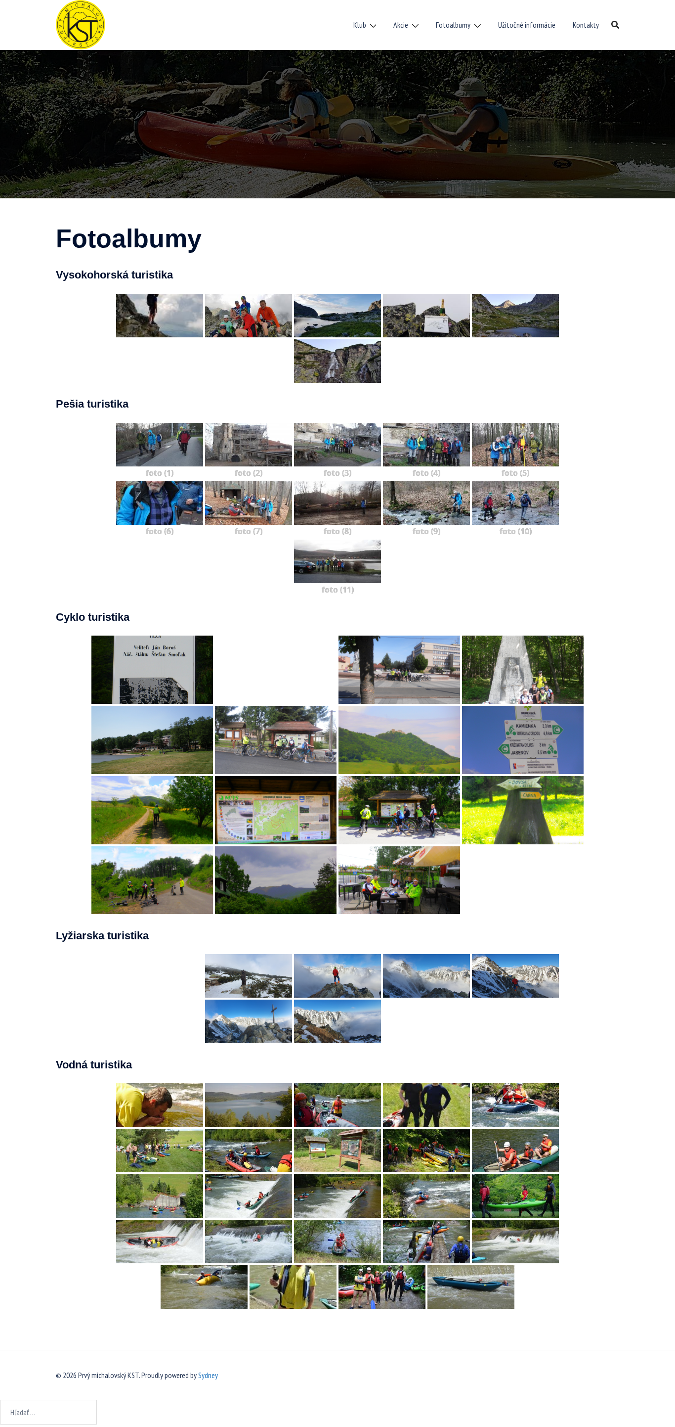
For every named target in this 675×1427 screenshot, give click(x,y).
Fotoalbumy (453, 25)
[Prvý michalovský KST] (80, 24)
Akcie (400, 25)
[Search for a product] (615, 25)
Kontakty (586, 25)
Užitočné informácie (526, 25)
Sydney (208, 1375)
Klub (359, 25)
